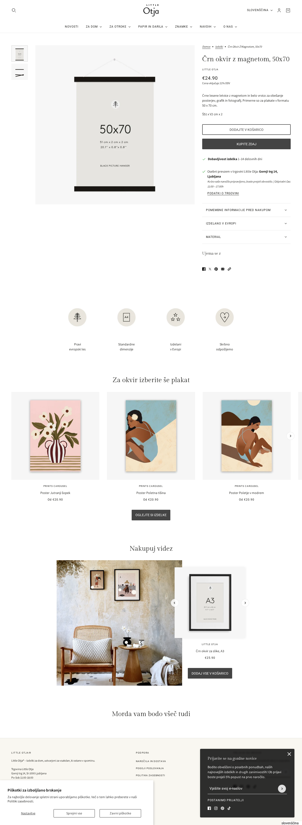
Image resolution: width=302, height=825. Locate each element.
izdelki (219, 46)
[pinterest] (222, 808)
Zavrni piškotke (120, 813)
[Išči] (14, 10)
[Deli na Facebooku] (203, 269)
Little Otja (210, 69)
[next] (290, 436)
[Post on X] (210, 269)
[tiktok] (229, 808)
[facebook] (209, 808)
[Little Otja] (151, 10)
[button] (229, 269)
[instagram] (215, 808)
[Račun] (279, 10)
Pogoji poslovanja (150, 768)
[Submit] (282, 789)
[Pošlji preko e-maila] (222, 269)
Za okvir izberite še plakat (151, 380)
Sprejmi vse (74, 813)
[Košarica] (288, 10)
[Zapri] (289, 754)
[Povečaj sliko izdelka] (115, 124)
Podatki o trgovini (223, 193)
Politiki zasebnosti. (21, 801)
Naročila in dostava (151, 761)
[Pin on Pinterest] (216, 269)
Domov (206, 46)
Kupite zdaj (246, 144)
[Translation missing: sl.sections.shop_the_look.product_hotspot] (126, 642)
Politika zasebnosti (150, 775)
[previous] (12, 396)
